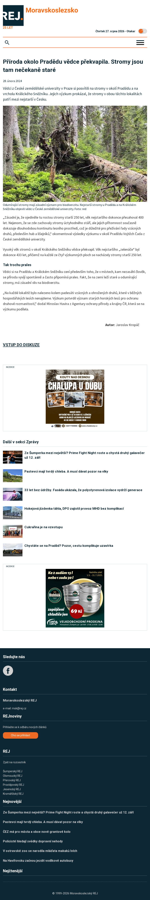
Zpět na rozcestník (14, 762)
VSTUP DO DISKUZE (21, 344)
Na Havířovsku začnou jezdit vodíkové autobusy (38, 860)
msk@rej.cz (19, 708)
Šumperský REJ (12, 771)
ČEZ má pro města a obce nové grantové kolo (37, 832)
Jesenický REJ (12, 789)
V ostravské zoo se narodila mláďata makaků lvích (40, 851)
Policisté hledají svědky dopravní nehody (33, 841)
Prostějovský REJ (13, 784)
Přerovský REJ (12, 780)
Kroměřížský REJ (13, 793)
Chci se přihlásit (20, 735)
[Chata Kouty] (75, 399)
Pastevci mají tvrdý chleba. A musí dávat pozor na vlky (43, 822)
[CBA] (75, 598)
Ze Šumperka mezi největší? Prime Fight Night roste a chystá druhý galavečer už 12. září (68, 812)
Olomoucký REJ (12, 775)
